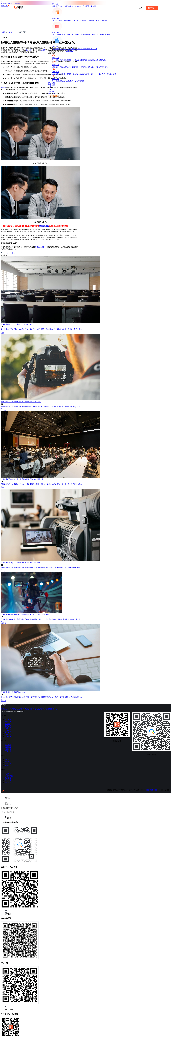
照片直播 (29, 50)
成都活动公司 (30, 709)
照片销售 (8, 730)
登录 (140, 8)
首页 (3, 32)
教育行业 (8, 751)
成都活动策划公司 (18, 709)
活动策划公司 (39, 709)
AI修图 (43, 50)
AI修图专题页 (44, 226)
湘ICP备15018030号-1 (153, 790)
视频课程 (8, 765)
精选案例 (51, 83)
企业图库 (8, 736)
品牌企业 (8, 749)
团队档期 (8, 734)
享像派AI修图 (39, 247)
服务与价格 (9, 776)
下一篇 (11, 253)
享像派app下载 (6, 709)
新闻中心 (51, 89)
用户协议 (8, 780)
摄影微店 (8, 732)
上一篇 (5, 253)
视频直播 (8, 722)
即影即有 (8, 728)
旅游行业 (8, 747)
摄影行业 (8, 745)
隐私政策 (8, 782)
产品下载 (8, 763)
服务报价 (51, 91)
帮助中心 (8, 761)
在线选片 (8, 726)
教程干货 (22, 32)
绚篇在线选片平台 (50, 709)
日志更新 (8, 778)
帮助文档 (51, 85)
